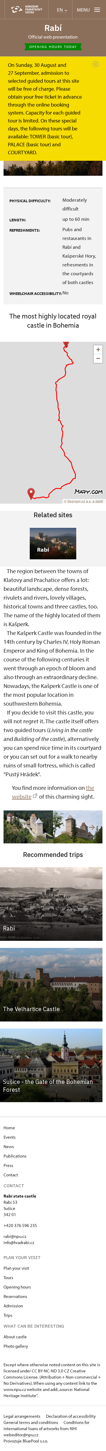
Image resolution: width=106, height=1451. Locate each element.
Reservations (15, 1296)
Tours (8, 1277)
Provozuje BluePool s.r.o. (26, 1441)
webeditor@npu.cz (21, 1434)
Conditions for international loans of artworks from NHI (47, 1425)
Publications (15, 1156)
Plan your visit (16, 1268)
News (9, 1146)
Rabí (53, 27)
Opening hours (17, 1287)
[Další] (92, 827)
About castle (15, 1336)
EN (60, 10)
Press (8, 1165)
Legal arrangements (22, 1416)
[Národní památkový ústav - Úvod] (26, 9)
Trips (8, 1315)
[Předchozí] (14, 827)
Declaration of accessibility (71, 1416)
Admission (13, 1306)
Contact (11, 1175)
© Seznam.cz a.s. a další (83, 501)
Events (10, 1137)
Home (9, 1127)
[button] (66, 342)
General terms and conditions (31, 1422)
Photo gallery (16, 1346)
